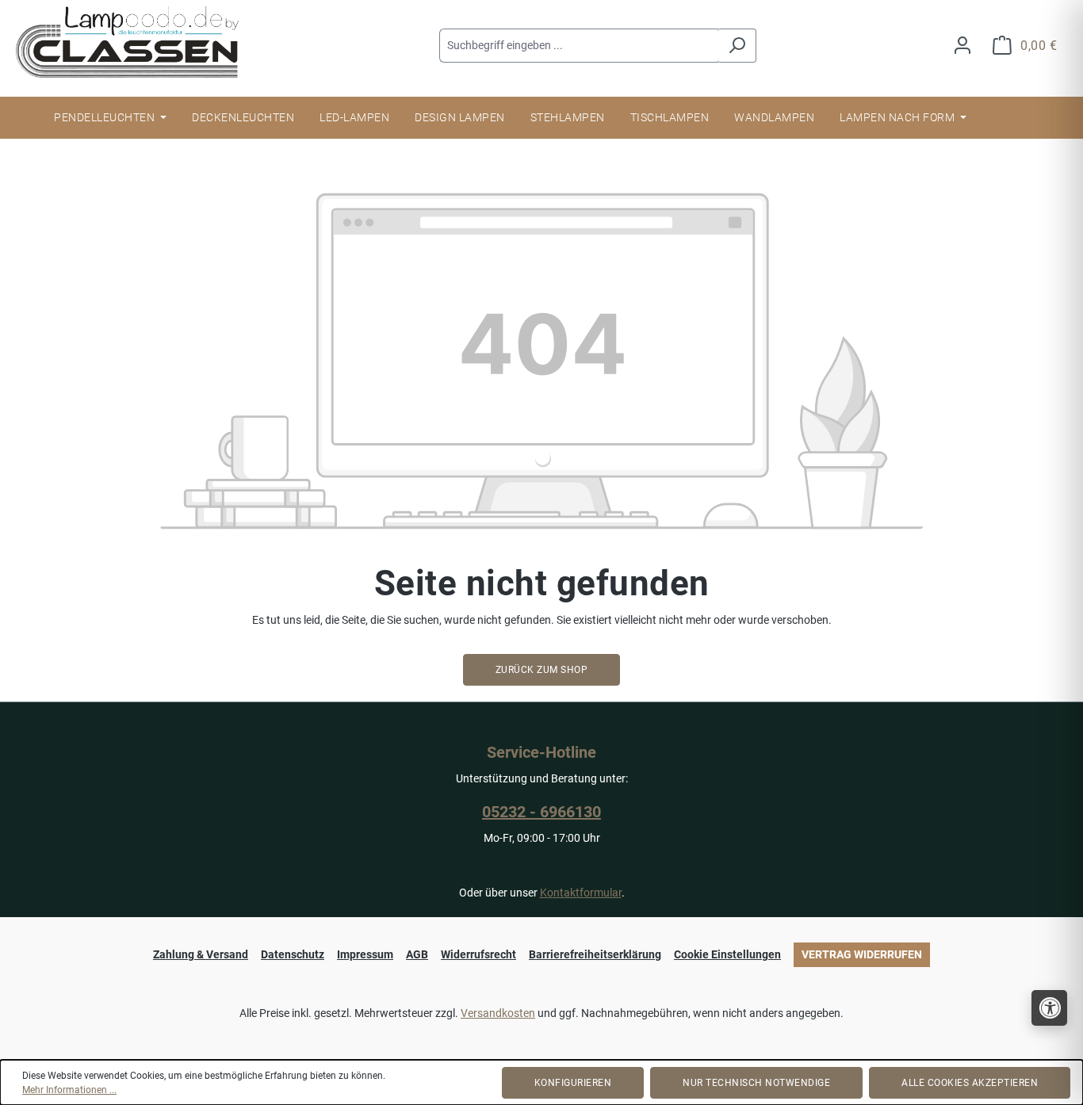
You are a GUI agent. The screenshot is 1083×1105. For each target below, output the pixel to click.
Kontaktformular (581, 892)
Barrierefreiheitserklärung (595, 954)
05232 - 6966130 (541, 811)
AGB (417, 954)
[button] (1049, 1008)
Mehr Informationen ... (69, 1089)
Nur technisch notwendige (756, 1082)
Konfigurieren (573, 1082)
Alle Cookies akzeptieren (969, 1082)
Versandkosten (498, 1013)
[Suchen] (737, 46)
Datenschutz (292, 954)
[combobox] (578, 46)
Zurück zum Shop (542, 669)
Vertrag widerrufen (862, 954)
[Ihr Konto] (962, 46)
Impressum (365, 954)
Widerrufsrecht (478, 954)
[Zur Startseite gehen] (135, 42)
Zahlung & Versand (200, 954)
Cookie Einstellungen (727, 954)
